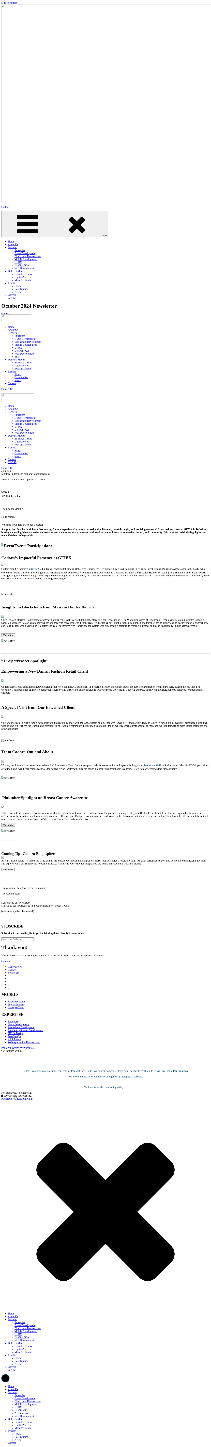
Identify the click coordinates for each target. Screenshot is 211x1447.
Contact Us (7, 389)
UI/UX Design (15, 1033)
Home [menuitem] (11, 1386)
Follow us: (13, 972)
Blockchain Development (28, 341)
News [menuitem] (18, 1439)
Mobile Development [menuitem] (26, 1404)
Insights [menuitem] (12, 1431)
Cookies (12, 969)
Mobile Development (26, 344)
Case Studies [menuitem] (21, 1436)
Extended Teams (23, 362)
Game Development (25, 338)
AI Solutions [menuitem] (21, 1413)
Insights (12, 371)
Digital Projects (22, 365)
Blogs (18, 374)
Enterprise (20, 335)
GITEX (34, 568)
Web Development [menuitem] (24, 1416)
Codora (5, 207)
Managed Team (23, 368)
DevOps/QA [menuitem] (21, 1410)
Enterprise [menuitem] (20, 1395)
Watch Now (8, 635)
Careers (12, 383)
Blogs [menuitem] (18, 1433)
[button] (5, 1378)
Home (11, 326)
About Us (13, 329)
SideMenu (6, 314)
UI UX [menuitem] (18, 1407)
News (18, 380)
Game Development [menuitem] (25, 1398)
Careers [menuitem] (12, 1442)
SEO (17, 356)
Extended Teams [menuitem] (23, 1422)
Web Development (24, 353)
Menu (104, 235)
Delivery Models (16, 359)
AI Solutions (14, 1039)
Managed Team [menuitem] (23, 1428)
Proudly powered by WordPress (17, 1047)
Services (12, 332)
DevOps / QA (22, 350)
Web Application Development (24, 1042)
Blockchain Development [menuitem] (28, 1401)
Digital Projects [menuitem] (22, 1425)
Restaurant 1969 (152, 765)
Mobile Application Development (25, 1030)
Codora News (15, 966)
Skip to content (9, 2)
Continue (6, 961)
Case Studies (21, 377)
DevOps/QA (14, 1036)
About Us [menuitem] (13, 1389)
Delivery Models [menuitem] (16, 1419)
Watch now (8, 869)
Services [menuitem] (12, 1392)
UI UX (18, 347)
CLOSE (12, 462)
